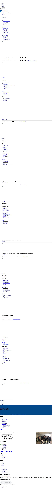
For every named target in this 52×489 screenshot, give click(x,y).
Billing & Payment (5, 222)
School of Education (5, 88)
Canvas (4, 349)
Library (4, 99)
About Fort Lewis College (6, 21)
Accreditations (5, 24)
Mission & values (4, 470)
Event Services (5, 357)
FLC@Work (4, 37)
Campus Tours (5, 154)
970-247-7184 (4, 448)
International (4, 147)
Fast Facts (4, 23)
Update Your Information (6, 426)
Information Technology (6, 358)
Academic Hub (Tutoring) (6, 98)
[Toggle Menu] (8, 12)
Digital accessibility (4, 486)
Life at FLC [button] (3, 273)
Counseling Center (5, 288)
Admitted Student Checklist (6, 160)
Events (2, 5)
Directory (3, 6)
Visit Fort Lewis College (5, 182)
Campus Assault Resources (6, 290)
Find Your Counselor (5, 156)
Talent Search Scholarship (6, 425)
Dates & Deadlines (5, 221)
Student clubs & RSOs (16, 319)
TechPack (4, 298)
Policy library (3, 471)
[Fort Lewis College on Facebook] (3, 451)
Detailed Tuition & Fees (6, 210)
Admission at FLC (5, 145)
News (2, 402)
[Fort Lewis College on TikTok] (6, 451)
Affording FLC (4, 241)
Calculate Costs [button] (4, 207)
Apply (1, 400)
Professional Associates (6, 31)
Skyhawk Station (5, 164)
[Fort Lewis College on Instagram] (1, 451)
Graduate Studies (5, 86)
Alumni (3, 3)
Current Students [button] (4, 424)
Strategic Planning (5, 32)
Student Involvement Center (6, 283)
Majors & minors (4, 456)
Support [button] (3, 97)
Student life (3, 457)
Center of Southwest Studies (6, 39)
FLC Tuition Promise (5, 215)
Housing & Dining (5, 281)
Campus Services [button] (4, 356)
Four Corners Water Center (6, 38)
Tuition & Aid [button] (3, 201)
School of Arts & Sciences (6, 87)
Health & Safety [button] (4, 287)
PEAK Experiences (5, 163)
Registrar (4, 353)
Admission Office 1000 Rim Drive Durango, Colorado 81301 (5, 446)
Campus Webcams (5, 22)
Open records (3, 464)
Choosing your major (4, 119)
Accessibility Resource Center (7, 101)
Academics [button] (3, 77)
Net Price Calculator (5, 209)
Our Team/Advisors (4, 422)
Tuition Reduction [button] (4, 213)
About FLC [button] (3, 14)
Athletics (3, 4)
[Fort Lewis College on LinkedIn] (8, 451)
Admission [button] (3, 138)
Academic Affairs (5, 348)
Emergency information (4, 469)
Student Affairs (5, 30)
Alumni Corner (3, 420)
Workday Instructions (5, 344)
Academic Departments (6, 85)
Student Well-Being (5, 289)
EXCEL (4, 351)
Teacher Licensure (5, 150)
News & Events (4, 421)
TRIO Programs (5, 100)
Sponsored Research (5, 352)
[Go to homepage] (4, 12)
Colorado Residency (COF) (6, 214)
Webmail (3, 465)
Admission (3, 454)
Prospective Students (4, 423)
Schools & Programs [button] (4, 83)
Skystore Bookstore (5, 297)
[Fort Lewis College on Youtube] (4, 451)
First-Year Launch (5, 162)
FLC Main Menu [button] (4, 17)
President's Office (5, 28)
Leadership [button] (3, 27)
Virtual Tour (4, 155)
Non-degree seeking (5, 148)
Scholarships (4, 216)
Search (1, 8)
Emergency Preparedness (6, 291)
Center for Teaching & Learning (7, 350)
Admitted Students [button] (4, 159)
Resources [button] (3, 91)
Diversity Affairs (5, 29)
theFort (4, 362)
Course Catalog (5, 93)
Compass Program (5, 161)
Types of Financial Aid (6, 217)
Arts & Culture (5, 284)
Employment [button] (3, 342)
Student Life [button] (3, 279)
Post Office (4, 296)
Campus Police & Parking (6, 360)
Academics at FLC (5, 84)
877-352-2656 (4, 447)
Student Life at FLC (5, 280)
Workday (4, 343)
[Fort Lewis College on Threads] (9, 451)
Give (2, 2)
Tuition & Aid (5, 208)
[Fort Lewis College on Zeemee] (11, 451)
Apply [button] (2, 144)
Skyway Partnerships (5, 36)
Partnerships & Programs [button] (5, 35)
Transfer (4, 146)
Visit (2, 1)
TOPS (2, 487)
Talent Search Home (4, 419)
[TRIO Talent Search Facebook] (1, 429)
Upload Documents (4, 427)
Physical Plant (5, 359)
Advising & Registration (6, 92)
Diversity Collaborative (6, 282)
